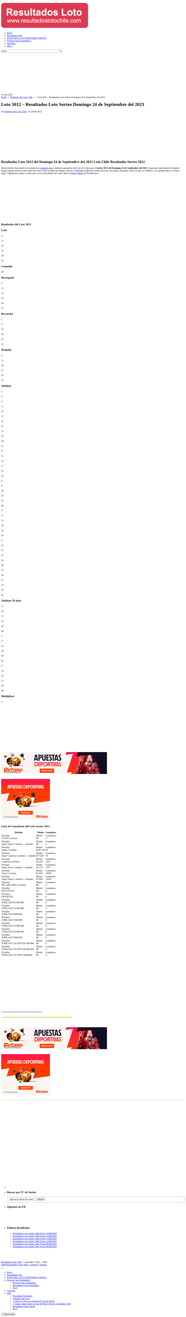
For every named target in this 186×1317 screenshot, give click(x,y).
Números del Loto (21, 1298)
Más (10, 46)
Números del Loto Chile (21, 97)
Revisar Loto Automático (19, 41)
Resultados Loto (14, 35)
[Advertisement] (88, 73)
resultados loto (45, 168)
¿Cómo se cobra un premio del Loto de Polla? (34, 1301)
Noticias (43, 1264)
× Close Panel (8, 1314)
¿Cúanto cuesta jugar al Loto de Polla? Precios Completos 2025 (42, 1304)
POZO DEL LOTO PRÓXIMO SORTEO (26, 38)
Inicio (9, 33)
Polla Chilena (77, 173)
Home (4, 97)
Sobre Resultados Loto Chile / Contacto (19, 1264)
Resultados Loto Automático (26, 1285)
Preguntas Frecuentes (22, 1296)
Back (15, 1288)
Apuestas (11, 43)
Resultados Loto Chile (11, 1262)
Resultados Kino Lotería (24, 1306)
